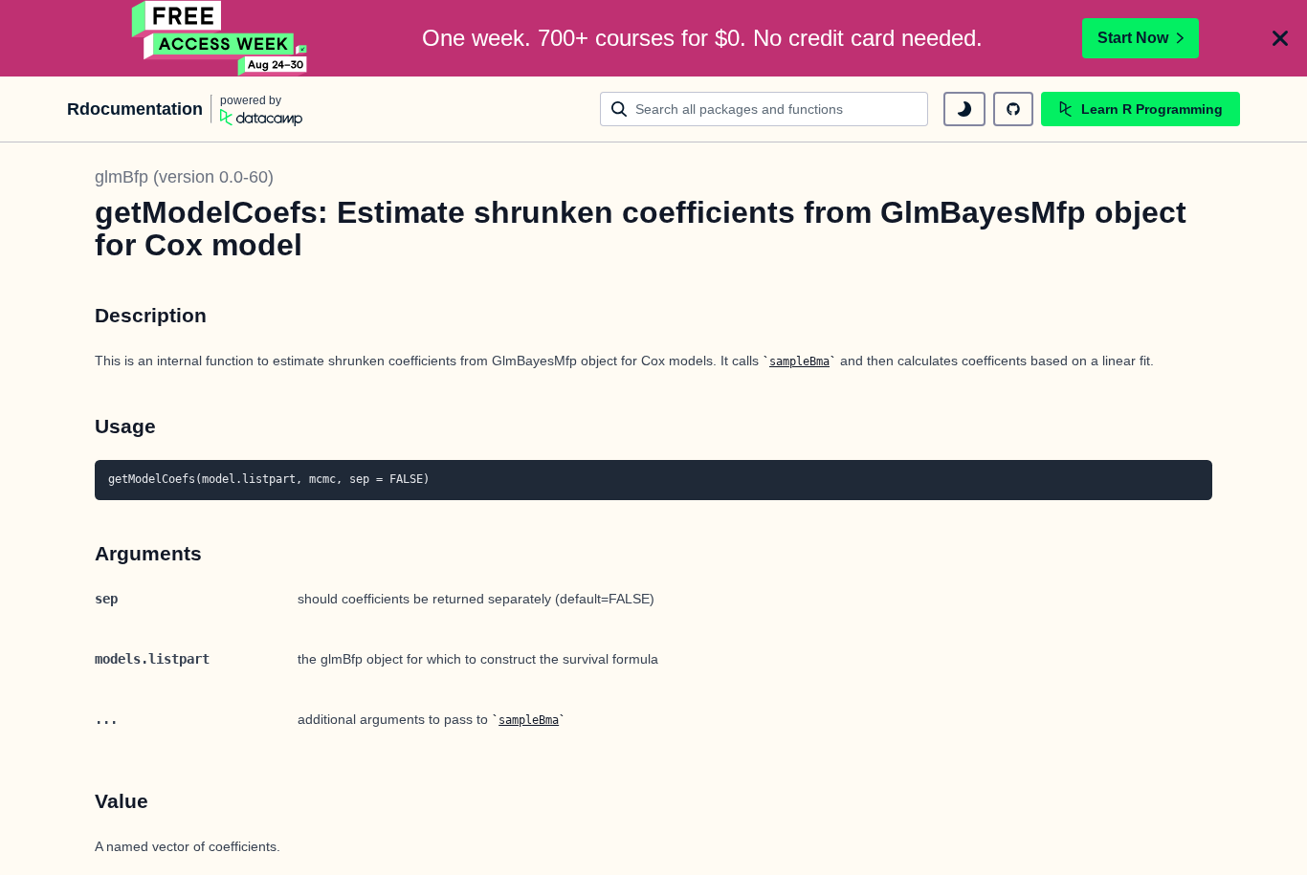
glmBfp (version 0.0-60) (184, 176)
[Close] (1280, 38)
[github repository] (1013, 109)
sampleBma (799, 361)
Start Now (1132, 38)
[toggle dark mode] (964, 109)
